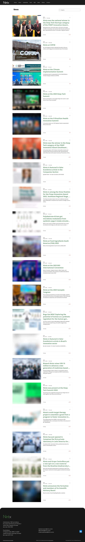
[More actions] (70, 17)
